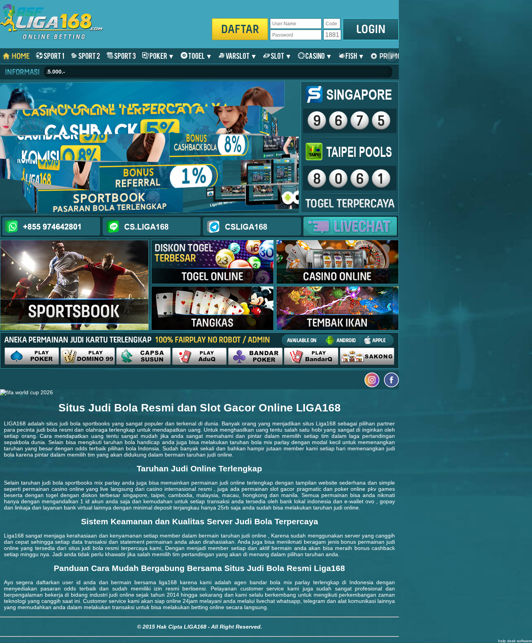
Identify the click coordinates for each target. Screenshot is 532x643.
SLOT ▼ (281, 55)
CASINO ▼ (318, 55)
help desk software (515, 641)
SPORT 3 (124, 55)
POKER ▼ (161, 55)
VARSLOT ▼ (241, 55)
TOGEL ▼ (199, 55)
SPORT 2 (89, 55)
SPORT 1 (53, 55)
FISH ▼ (355, 55)
